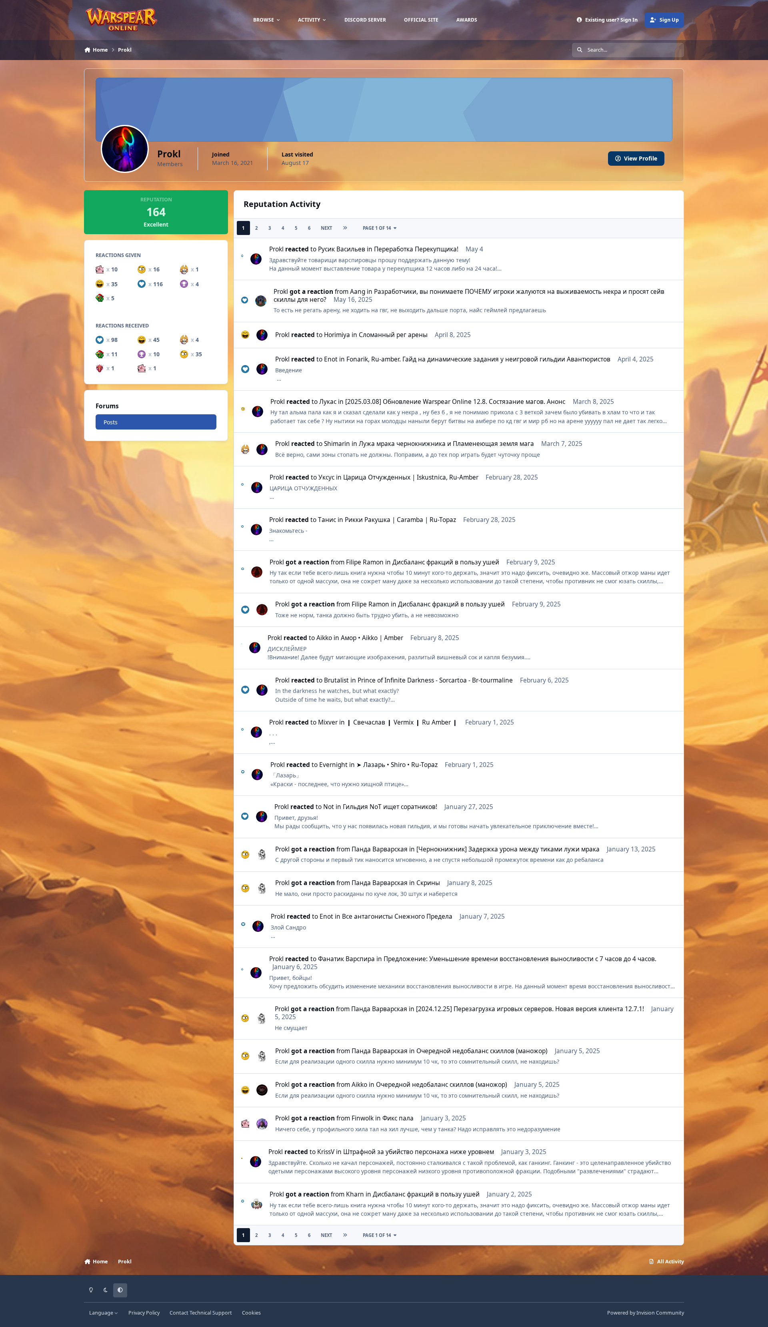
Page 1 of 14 (377, 228)
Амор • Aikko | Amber (372, 638)
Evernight (333, 765)
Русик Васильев (341, 249)
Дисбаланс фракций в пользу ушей (445, 562)
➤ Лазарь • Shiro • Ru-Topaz (397, 765)
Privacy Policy (144, 1312)
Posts (111, 422)
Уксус (326, 477)
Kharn (355, 1194)
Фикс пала (398, 1118)
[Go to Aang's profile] (260, 301)
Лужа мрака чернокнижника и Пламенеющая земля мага (446, 444)
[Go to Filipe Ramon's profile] (256, 572)
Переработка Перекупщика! (416, 249)
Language (101, 1312)
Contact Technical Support (201, 1312)
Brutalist (336, 680)
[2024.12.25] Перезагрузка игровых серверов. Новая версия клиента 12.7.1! (530, 1009)
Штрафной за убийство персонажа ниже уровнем (418, 1152)
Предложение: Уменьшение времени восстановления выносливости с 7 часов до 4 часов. (520, 959)
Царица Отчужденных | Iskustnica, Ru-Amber (410, 477)
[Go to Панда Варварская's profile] (262, 854)
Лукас (327, 401)
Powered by (645, 1312)
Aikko (324, 638)
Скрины (428, 883)
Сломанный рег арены (393, 335)
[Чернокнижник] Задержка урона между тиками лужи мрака (508, 849)
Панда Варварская (380, 849)
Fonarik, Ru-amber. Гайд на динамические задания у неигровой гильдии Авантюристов (478, 359)
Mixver (328, 722)
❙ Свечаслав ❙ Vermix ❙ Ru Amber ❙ (402, 722)
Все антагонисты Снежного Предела (397, 916)
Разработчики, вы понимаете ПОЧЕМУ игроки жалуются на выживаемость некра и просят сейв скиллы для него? (469, 295)
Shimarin (337, 444)
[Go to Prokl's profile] (256, 259)
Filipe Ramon (365, 562)
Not (328, 807)
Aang (357, 291)
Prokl (276, 249)
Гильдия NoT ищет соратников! (390, 807)
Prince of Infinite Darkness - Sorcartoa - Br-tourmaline (435, 680)
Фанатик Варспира (346, 959)
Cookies (251, 1312)
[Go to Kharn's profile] (256, 1204)
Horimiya (337, 335)
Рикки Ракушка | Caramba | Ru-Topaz (400, 520)
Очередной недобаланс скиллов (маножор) (482, 1051)
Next (326, 228)
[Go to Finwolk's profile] (262, 1124)
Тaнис (327, 520)
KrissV (325, 1152)
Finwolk (363, 1118)
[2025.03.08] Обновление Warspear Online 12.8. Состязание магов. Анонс (455, 401)
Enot (331, 359)
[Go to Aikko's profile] (262, 1090)
